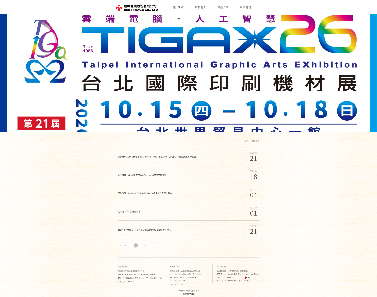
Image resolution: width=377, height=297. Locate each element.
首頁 (246, 141)
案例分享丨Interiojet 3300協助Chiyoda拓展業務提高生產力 (145, 193)
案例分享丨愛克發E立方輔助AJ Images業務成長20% (142, 175)
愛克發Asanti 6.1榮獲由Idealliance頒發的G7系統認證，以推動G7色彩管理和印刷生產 (157, 157)
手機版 (192, 294)
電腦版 (185, 294)
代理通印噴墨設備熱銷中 (129, 211)
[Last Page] (161, 245)
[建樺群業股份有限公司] (246, 278)
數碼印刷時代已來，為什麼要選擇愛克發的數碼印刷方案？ (144, 230)
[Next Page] (156, 245)
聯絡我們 (245, 7)
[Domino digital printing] (249, 278)
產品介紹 (223, 7)
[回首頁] (137, 8)
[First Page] (121, 245)
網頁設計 (195, 291)
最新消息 (200, 7)
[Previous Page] (126, 245)
